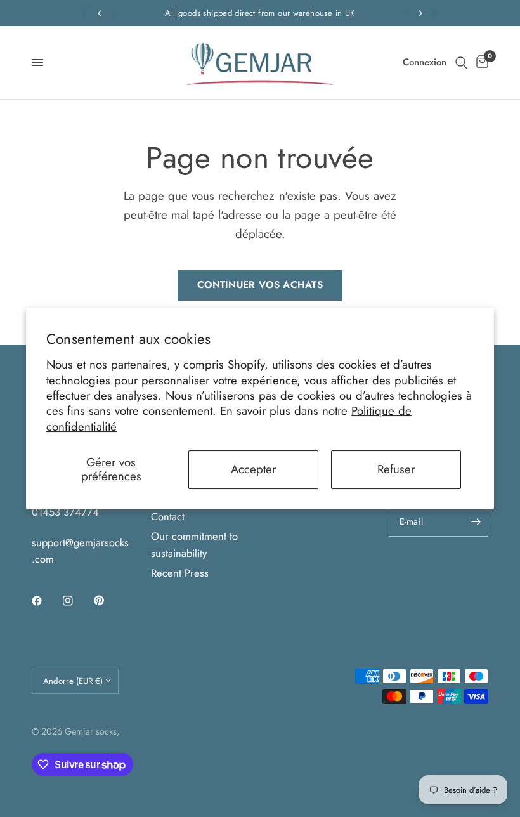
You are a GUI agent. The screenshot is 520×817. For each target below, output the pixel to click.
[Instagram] (77, 601)
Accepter (253, 469)
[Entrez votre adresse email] (475, 521)
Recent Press (180, 572)
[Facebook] (46, 601)
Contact (168, 516)
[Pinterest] (108, 601)
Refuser (396, 469)
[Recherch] (461, 62)
